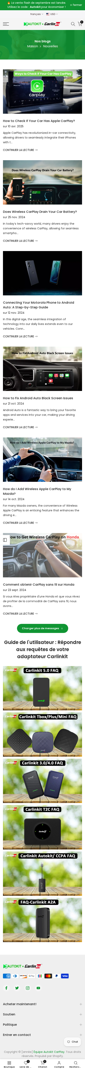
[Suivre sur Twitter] (17, 988)
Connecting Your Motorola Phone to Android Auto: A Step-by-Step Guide (38, 305)
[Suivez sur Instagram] (27, 988)
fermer (77, 5)
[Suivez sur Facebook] (6, 988)
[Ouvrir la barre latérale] (5, 540)
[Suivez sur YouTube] (38, 988)
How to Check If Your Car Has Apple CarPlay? (39, 121)
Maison (32, 46)
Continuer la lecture (19, 150)
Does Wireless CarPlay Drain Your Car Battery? (40, 211)
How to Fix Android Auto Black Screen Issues (38, 398)
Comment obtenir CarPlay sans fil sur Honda (38, 584)
